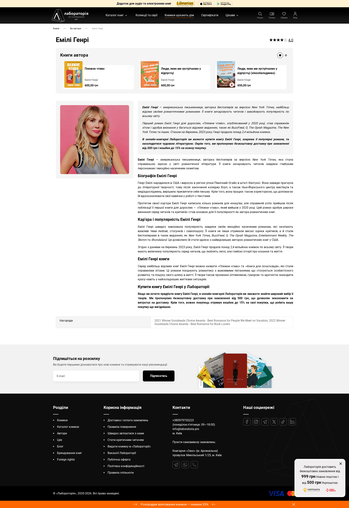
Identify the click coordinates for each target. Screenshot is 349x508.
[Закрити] (340, 463)
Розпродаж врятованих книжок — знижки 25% (174, 504)
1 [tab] (280, 55)
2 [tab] (286, 55)
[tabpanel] (98, 75)
